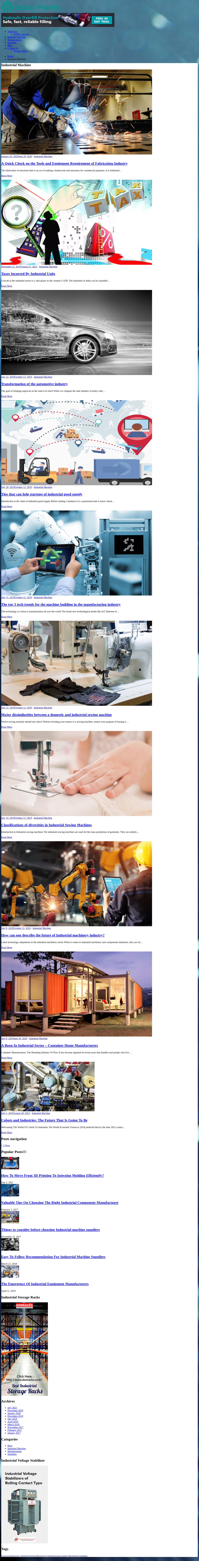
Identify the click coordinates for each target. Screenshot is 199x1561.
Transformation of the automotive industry (34, 384)
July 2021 (12, 1407)
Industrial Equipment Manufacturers (34, 1556)
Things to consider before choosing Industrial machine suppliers (50, 1230)
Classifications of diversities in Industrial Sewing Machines (46, 825)
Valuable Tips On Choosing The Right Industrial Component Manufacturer (59, 1203)
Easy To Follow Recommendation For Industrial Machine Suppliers (53, 1257)
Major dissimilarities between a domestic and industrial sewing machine (56, 715)
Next (7, 1145)
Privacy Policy (21, 51)
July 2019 (12, 1419)
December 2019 (15, 1416)
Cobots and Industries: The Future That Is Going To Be (44, 1120)
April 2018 (12, 1421)
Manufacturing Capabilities (78, 1556)
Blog (9, 45)
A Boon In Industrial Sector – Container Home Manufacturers (49, 1045)
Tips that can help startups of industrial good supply (41, 494)
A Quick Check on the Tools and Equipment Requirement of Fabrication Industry (64, 163)
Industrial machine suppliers (57, 1556)
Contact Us (13, 48)
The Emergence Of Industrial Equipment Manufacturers (45, 1284)
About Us (12, 31)
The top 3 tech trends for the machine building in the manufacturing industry (61, 604)
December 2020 (15, 1410)
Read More (6, 175)
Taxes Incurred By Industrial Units (28, 274)
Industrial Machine (16, 37)
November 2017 (15, 1427)
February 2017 (14, 1430)
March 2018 (13, 1424)
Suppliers (12, 42)
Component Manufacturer (10, 1556)
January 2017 (14, 1433)
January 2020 (14, 1413)
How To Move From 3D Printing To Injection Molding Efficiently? (52, 1175)
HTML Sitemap (21, 34)
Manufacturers (14, 39)
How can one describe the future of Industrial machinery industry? (53, 935)
